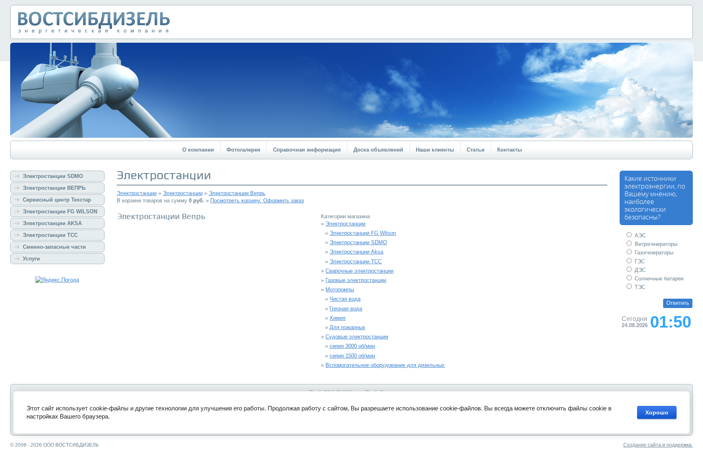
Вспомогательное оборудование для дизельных (385, 365)
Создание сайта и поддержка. (658, 445)
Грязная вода (346, 309)
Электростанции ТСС (50, 235)
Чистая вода (345, 299)
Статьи (476, 150)
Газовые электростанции (355, 280)
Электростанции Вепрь (237, 193)
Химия (337, 318)
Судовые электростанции (356, 337)
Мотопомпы (339, 289)
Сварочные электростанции (359, 271)
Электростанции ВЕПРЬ (54, 188)
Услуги (31, 259)
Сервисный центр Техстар (57, 200)
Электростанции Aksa (356, 252)
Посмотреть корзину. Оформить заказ (257, 200)
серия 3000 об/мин (352, 346)
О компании (198, 150)
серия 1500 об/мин (352, 356)
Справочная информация (307, 150)
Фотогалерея (243, 150)
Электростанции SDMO (53, 176)
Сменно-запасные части (54, 247)
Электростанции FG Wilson (363, 233)
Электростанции (137, 193)
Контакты (509, 150)
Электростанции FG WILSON (60, 211)
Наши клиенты (435, 150)
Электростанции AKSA (52, 223)
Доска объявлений (378, 150)
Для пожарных (347, 327)
